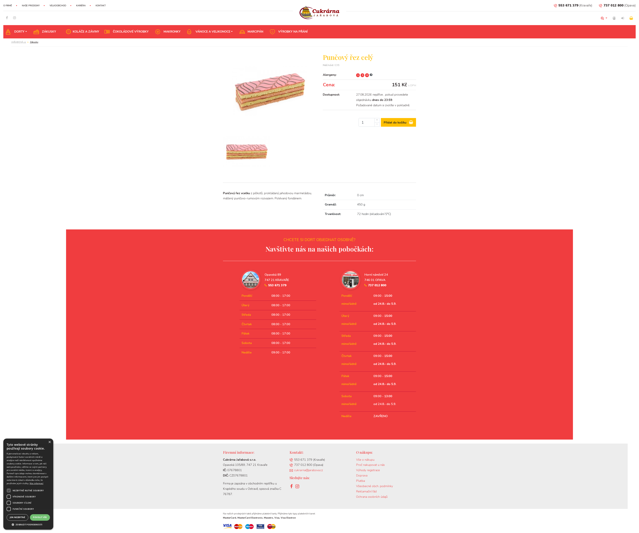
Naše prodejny (31, 5)
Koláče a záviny (86, 32)
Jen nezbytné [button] (17, 517)
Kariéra (81, 5)
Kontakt (101, 5)
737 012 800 (614, 5)
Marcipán (255, 32)
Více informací (36, 483)
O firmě (7, 5)
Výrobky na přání (293, 32)
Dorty (19, 32)
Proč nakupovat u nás (370, 465)
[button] (28, 524)
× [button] (49, 442)
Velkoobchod (58, 5)
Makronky (172, 32)
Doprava (361, 475)
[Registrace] (614, 18)
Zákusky (49, 32)
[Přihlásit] (623, 18)
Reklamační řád (366, 491)
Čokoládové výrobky (131, 32)
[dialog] (28, 484)
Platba (360, 481)
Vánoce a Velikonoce (213, 32)
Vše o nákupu (365, 460)
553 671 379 (568, 5)
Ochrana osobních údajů (372, 497)
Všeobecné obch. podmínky (374, 486)
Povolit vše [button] (40, 517)
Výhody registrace (368, 470)
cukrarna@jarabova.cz (308, 470)
